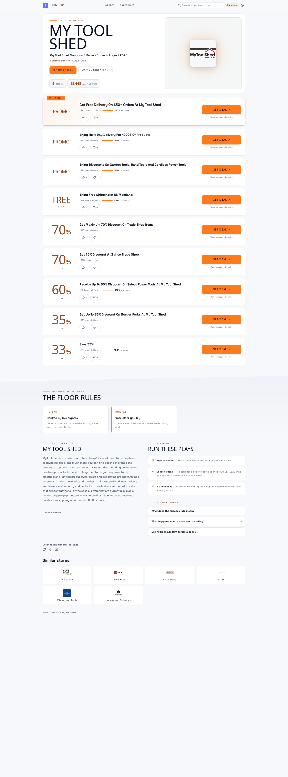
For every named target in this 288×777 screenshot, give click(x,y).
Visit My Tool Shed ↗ (95, 70)
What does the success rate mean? (197, 510)
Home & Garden (53, 512)
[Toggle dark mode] (242, 5)
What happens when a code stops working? (197, 521)
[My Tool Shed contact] (56, 549)
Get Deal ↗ (221, 109)
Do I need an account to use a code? (197, 531)
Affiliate (233, 5)
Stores (110, 5)
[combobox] (200, 5)
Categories (127, 5)
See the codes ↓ (63, 70)
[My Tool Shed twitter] (44, 549)
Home (45, 612)
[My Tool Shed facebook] (50, 549)
